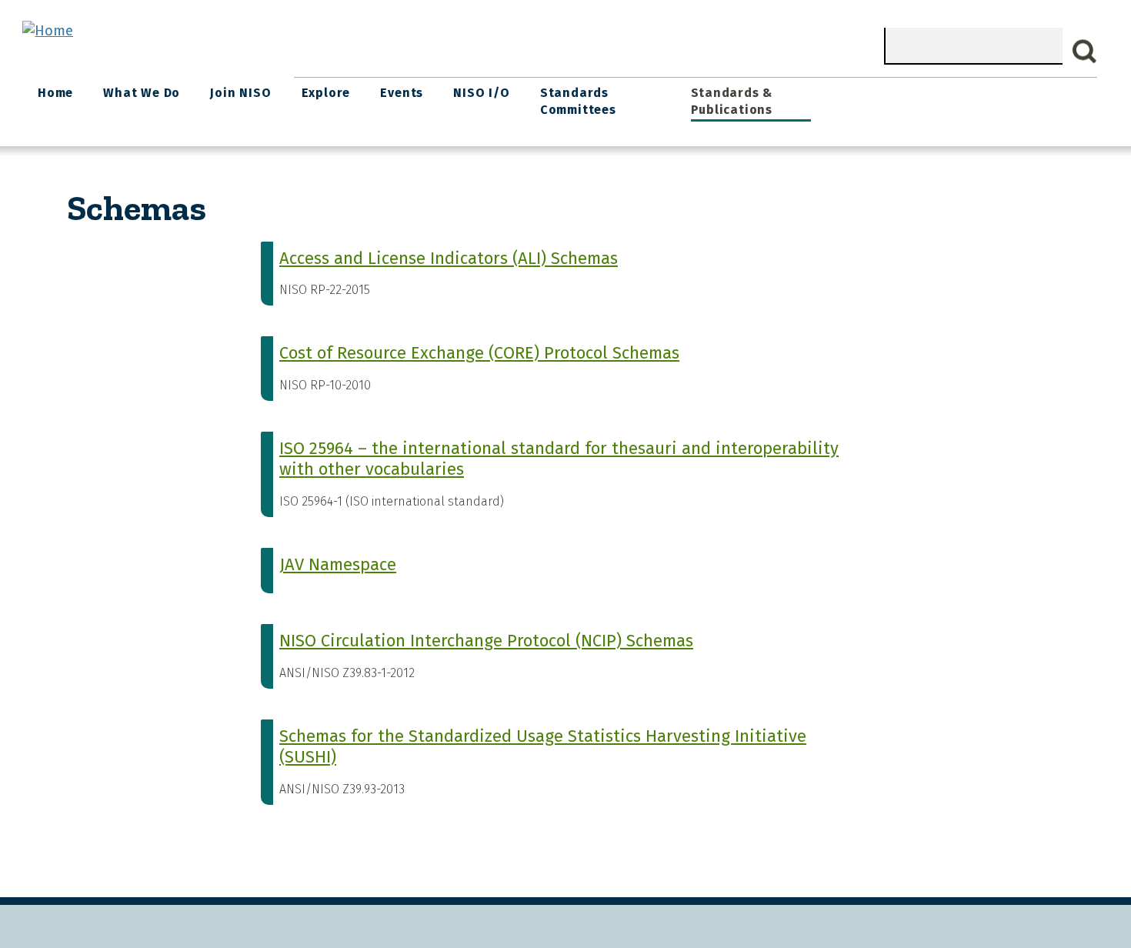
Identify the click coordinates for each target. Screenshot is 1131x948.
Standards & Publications (732, 101)
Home (55, 92)
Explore (326, 92)
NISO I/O (481, 92)
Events (401, 92)
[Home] (47, 31)
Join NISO (240, 92)
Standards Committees (578, 101)
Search (1085, 51)
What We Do (141, 92)
